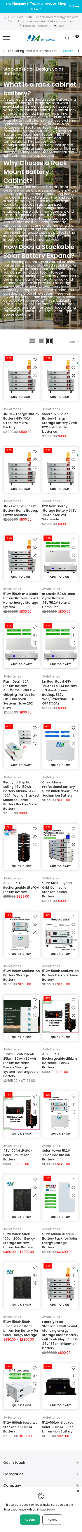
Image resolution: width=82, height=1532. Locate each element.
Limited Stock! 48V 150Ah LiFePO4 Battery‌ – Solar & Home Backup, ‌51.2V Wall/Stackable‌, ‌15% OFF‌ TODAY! (59, 692)
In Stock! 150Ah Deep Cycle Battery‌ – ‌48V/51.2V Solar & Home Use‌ (58, 600)
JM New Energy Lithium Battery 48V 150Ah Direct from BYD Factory (21, 420)
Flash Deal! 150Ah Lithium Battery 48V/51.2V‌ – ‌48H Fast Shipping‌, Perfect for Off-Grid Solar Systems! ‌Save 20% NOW (20, 694)
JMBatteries (12, 409)
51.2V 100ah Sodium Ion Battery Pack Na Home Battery (60, 975)
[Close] (78, 1491)
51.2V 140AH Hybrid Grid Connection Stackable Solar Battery (57, 890)
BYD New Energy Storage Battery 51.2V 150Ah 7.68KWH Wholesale (59, 512)
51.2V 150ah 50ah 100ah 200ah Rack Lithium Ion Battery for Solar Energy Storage (20, 1328)
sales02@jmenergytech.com (59, 17)
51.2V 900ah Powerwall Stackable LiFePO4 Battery (21, 1427)
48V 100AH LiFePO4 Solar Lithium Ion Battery (18, 1155)
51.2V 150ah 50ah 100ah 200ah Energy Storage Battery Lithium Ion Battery (19, 1240)
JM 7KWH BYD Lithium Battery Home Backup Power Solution (20, 510)
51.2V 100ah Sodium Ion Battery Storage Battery (21, 975)
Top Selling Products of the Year (32, 51)
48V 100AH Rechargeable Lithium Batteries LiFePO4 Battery (59, 1060)
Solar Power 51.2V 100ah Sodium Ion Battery (56, 1155)
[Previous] (3, 51)
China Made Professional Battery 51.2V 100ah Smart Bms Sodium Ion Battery (60, 789)
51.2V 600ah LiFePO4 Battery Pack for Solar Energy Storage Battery (59, 1240)
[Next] (78, 51)
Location (29, 26)
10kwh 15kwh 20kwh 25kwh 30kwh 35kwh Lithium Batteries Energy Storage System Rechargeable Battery (20, 1065)
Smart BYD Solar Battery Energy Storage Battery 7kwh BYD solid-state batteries (59, 423)
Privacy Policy (46, 1509)
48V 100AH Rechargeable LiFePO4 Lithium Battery (21, 887)
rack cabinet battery (39, 89)
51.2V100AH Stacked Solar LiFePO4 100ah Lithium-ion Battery (57, 1427)
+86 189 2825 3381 (20, 17)
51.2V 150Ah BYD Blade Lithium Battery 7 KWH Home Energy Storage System (20, 600)
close (75, 6)
